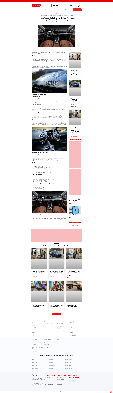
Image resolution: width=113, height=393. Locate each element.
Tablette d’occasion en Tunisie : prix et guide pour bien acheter (39, 311)
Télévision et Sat (72, 339)
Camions (33, 336)
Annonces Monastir (52, 372)
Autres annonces (72, 343)
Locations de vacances (35, 351)
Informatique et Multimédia (74, 325)
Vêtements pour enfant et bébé (49, 354)
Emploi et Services (60, 343)
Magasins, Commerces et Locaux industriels (37, 353)
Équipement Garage (35, 334)
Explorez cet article (74, 76)
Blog (44, 15)
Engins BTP (34, 331)
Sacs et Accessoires (47, 351)
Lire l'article (35, 281)
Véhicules (33, 325)
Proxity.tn (56, 218)
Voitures (33, 339)
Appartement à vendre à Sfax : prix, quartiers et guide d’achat (39, 278)
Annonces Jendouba (35, 372)
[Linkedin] (78, 383)
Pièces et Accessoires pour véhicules (36, 327)
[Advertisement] (75, 154)
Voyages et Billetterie (60, 338)
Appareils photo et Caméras (74, 329)
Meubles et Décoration (48, 330)
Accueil (41, 15)
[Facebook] (69, 383)
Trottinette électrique (60, 335)
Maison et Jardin (47, 325)
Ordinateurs (71, 334)
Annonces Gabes (34, 369)
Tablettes (71, 337)
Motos (33, 329)
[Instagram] (70, 383)
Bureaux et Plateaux (35, 348)
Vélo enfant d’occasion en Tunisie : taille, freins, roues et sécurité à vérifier (56, 311)
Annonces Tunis (67, 372)
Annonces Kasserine (52, 363)
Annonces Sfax (67, 363)
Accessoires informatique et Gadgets (74, 327)
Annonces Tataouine (68, 369)
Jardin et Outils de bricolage (49, 328)
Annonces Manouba (52, 369)
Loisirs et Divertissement (61, 325)
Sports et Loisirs (59, 333)
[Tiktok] (76, 383)
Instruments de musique (61, 332)
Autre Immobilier (34, 346)
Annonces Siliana (68, 366)
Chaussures (46, 346)
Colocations (34, 349)
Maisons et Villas (34, 355)
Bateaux (33, 337)
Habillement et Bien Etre (48, 343)
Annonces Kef (51, 366)
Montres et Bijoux (47, 349)
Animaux (58, 327)
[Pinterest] (72, 383)
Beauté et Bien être (47, 344)
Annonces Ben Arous (35, 366)
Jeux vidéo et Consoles (73, 332)
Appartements (34, 344)
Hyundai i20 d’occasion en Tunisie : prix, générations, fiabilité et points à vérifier (56, 278)
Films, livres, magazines (61, 330)
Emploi (58, 344)
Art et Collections (60, 328)
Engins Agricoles (34, 332)
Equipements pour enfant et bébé (50, 348)
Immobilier (34, 343)
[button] (56, 13)
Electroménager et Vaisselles (49, 327)
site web (53, 214)
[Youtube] (74, 383)
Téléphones (71, 336)
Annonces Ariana (34, 363)
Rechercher (78, 9)
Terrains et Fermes (35, 357)
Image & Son (72, 331)
